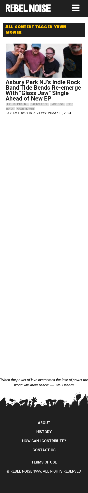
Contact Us (44, 450)
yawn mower (25, 108)
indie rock (57, 104)
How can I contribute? (44, 441)
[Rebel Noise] (28, 11)
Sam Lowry (19, 113)
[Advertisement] (44, 148)
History (44, 432)
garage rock (39, 104)
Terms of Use (44, 462)
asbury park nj (17, 104)
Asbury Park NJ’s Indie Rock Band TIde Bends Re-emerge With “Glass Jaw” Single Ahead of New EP (43, 90)
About (44, 423)
